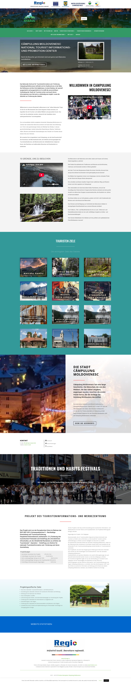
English (100, 17)
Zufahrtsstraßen (99, 31)
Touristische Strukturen (67, 31)
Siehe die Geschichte (85, 423)
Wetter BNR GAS (48, 31)
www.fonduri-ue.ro (92, 665)
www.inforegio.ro (65, 658)
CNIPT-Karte (39, 31)
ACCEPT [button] (106, 680)
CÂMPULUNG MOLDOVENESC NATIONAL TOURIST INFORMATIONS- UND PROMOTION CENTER (46, 47)
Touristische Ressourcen (84, 31)
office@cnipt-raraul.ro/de (30, 443)
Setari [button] (100, 680)
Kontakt (78, 34)
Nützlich (70, 34)
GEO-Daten (29, 31)
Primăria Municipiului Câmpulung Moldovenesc (69, 675)
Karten (56, 31)
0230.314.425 (27, 445)
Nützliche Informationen (58, 34)
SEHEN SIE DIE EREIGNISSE (65, 491)
